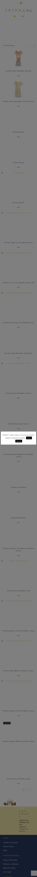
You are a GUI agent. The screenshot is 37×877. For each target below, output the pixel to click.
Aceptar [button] (29, 438)
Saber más (18, 441)
